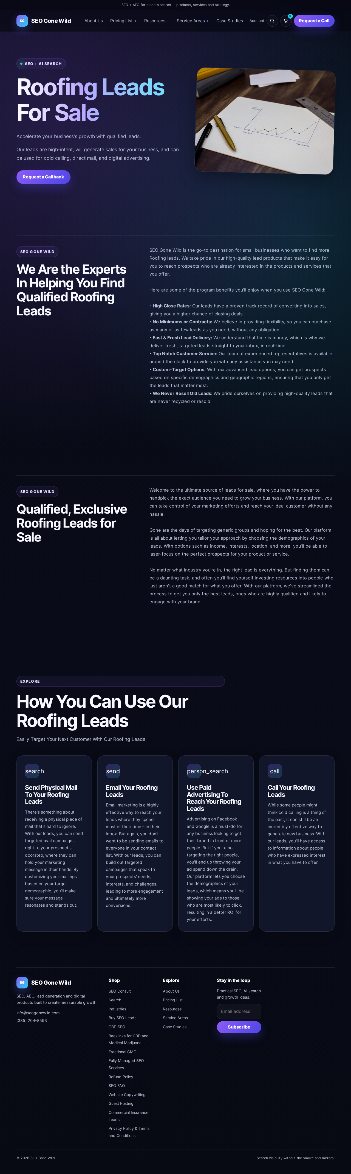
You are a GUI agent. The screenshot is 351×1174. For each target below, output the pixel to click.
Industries (117, 1009)
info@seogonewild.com (38, 1012)
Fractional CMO (123, 1051)
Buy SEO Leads (122, 1017)
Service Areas (193, 20)
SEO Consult (120, 991)
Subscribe (239, 1027)
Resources (156, 20)
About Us (93, 20)
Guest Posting (121, 1103)
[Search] (272, 21)
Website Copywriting (127, 1094)
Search (115, 1000)
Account (257, 20)
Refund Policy (121, 1076)
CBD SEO (117, 1026)
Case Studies (229, 20)
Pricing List (123, 20)
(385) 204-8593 (31, 1020)
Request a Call (314, 20)
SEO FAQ (117, 1085)
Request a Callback (43, 177)
